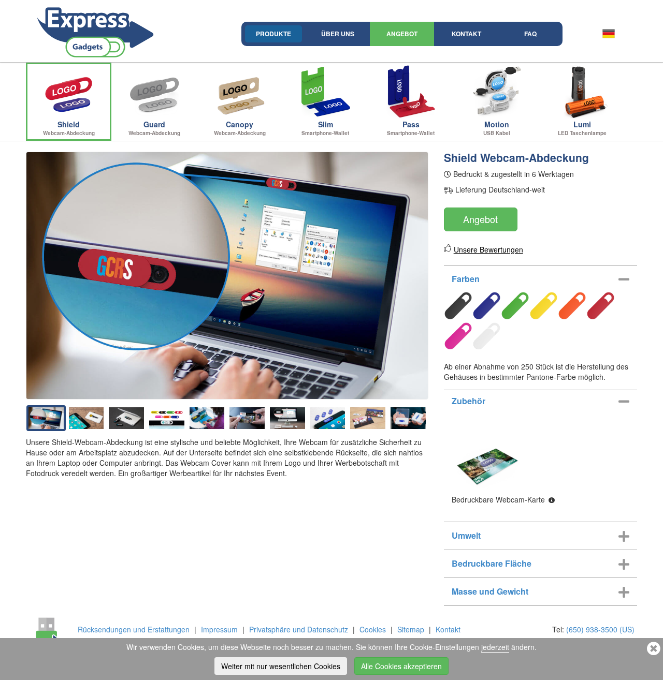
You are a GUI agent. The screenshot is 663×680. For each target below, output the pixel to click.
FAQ (530, 33)
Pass (411, 128)
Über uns (337, 33)
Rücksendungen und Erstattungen (134, 629)
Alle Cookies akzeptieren (401, 666)
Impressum (219, 629)
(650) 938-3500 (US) (600, 629)
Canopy (240, 128)
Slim (325, 128)
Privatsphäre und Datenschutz (298, 629)
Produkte (273, 33)
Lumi (582, 128)
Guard (154, 128)
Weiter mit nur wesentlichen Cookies (280, 666)
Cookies (372, 629)
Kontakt (466, 33)
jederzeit (495, 647)
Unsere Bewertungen (488, 249)
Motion (496, 128)
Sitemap (410, 629)
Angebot (401, 33)
